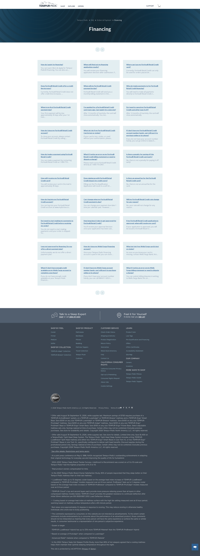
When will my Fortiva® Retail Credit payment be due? (97, 87)
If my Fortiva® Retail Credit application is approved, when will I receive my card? (142, 222)
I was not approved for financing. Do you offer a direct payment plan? (56, 247)
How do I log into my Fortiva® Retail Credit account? (55, 200)
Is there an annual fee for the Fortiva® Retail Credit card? (141, 179)
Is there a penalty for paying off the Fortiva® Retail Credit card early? (140, 155)
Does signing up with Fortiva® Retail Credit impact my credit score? (98, 179)
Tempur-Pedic (82, 20)
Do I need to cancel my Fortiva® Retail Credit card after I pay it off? (141, 108)
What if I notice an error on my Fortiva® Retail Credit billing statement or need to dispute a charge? (99, 156)
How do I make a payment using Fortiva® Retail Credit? (56, 155)
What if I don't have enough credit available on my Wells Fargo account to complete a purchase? (56, 270)
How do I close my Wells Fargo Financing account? (99, 247)
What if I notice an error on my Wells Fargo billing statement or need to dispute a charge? (142, 270)
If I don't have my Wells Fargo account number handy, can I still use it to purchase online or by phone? (100, 270)
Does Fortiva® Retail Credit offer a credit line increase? (57, 87)
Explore (71, 6)
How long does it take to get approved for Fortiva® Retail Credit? (100, 222)
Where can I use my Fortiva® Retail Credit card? (142, 66)
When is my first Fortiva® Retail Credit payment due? (56, 108)
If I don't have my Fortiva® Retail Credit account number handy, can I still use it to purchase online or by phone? (142, 132)
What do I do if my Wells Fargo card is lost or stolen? (142, 247)
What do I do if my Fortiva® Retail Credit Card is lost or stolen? (99, 131)
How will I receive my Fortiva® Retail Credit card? (55, 179)
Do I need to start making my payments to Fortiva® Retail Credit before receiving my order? (57, 223)
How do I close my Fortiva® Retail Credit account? (56, 131)
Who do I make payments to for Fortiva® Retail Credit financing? (142, 87)
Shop (63, 6)
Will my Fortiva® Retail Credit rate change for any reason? (142, 200)
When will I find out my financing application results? (96, 66)
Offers (81, 6)
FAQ (92, 20)
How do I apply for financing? (52, 64)
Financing (118, 20)
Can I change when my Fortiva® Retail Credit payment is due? (98, 200)
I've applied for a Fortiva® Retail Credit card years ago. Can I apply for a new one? (100, 108)
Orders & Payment (104, 20)
